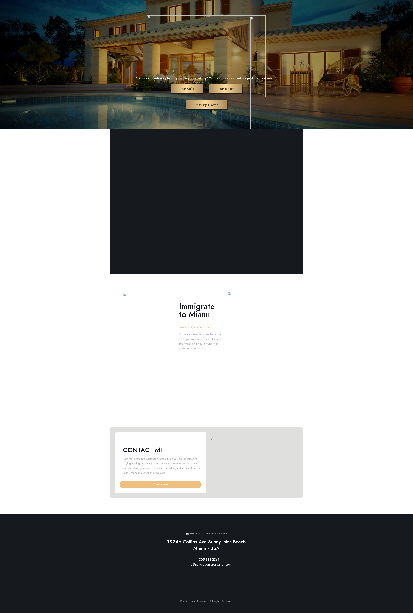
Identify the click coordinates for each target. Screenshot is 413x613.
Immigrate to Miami (197, 310)
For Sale (187, 89)
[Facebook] (202, 607)
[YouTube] (206, 607)
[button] (161, 484)
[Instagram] (210, 607)
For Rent (225, 89)
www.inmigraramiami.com (195, 327)
